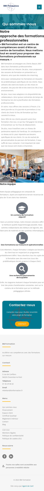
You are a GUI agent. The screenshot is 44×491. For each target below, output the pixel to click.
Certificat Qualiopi (9, 416)
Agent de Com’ (28, 486)
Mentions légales (9, 433)
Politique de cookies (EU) (11, 438)
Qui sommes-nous (9, 407)
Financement (7, 410)
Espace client (7, 413)
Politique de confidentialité (12, 436)
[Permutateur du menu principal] (39, 7)
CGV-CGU (6, 430)
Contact (5, 422)
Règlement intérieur (10, 419)
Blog (4, 424)
